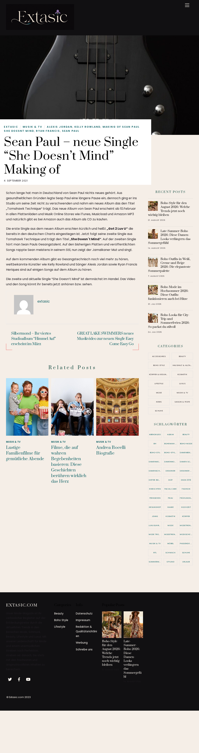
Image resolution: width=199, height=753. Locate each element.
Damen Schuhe (186, 461)
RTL (155, 552)
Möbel (170, 543)
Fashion (186, 489)
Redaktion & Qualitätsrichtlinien (86, 631)
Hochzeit (186, 507)
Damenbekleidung (186, 452)
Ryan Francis (48, 131)
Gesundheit (155, 507)
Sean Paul (70, 131)
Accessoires (159, 356)
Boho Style (159, 365)
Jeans (155, 516)
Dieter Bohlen (155, 480)
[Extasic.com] (40, 28)
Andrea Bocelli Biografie (111, 450)
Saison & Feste (182, 401)
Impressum (83, 620)
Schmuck (170, 552)
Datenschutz (84, 613)
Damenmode (155, 461)
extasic (11, 126)
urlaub (186, 561)
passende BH (186, 543)
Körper (186, 516)
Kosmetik (182, 374)
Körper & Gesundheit (159, 374)
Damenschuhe (155, 470)
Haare (170, 507)
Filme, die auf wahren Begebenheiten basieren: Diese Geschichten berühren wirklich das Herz (68, 464)
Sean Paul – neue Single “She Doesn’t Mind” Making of (71, 156)
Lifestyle (158, 383)
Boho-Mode (186, 443)
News (159, 401)
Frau (170, 498)
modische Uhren (186, 534)
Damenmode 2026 (170, 461)
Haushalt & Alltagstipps (183, 365)
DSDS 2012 (186, 480)
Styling (170, 561)
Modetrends (186, 525)
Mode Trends (155, 534)
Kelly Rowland (87, 126)
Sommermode (155, 561)
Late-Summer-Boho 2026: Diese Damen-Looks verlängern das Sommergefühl (169, 237)
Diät (170, 480)
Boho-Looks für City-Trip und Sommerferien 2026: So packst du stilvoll (169, 321)
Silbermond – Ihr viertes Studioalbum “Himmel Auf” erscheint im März (33, 338)
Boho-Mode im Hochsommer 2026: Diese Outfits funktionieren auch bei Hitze (168, 293)
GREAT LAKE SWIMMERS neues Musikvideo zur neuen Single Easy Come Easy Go (105, 338)
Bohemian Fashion (170, 443)
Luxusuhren (155, 525)
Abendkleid (155, 434)
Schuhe (159, 410)
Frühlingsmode (186, 498)
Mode (159, 392)
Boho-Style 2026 (170, 452)
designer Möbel (186, 470)
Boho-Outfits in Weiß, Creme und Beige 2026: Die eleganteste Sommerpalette (169, 265)
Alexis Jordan (59, 126)
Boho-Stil (155, 452)
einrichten (155, 489)
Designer (170, 470)
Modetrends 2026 (170, 534)
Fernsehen (155, 498)
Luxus (182, 383)
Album (170, 434)
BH (155, 443)
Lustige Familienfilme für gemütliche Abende (25, 453)
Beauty (182, 356)
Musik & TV (32, 126)
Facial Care (170, 489)
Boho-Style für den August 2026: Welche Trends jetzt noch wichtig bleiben (169, 209)
